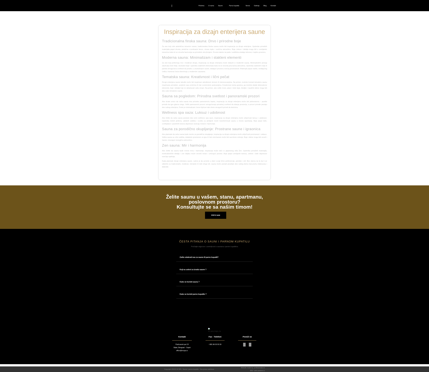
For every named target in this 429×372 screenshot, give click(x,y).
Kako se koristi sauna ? (190, 282)
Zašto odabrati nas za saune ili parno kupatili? (199, 257)
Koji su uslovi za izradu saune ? (193, 269)
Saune (220, 5)
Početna (201, 5)
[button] (214, 257)
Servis (248, 5)
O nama (211, 5)
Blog (265, 5)
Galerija (256, 5)
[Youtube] (250, 344)
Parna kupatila (234, 5)
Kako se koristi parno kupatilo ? (193, 294)
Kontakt (273, 5)
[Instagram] (244, 344)
